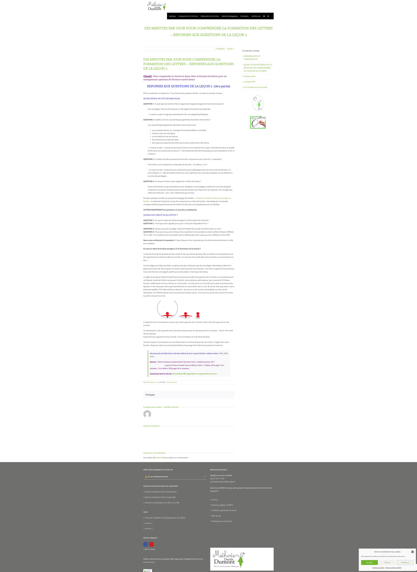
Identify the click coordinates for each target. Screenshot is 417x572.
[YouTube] (151, 544)
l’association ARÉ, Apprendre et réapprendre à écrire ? (194, 374)
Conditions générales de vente (224, 510)
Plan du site (216, 516)
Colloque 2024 (249, 76)
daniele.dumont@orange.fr (224, 482)
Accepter (369, 562)
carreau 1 (148, 523)
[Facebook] (145, 544)
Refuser (387, 562)
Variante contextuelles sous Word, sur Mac (162, 502)
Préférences (405, 562)
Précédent (220, 49)
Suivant (230, 49)
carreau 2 (148, 528)
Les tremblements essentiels (255, 87)
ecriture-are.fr (149, 562)
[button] (412, 552)
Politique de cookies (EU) (222, 521)
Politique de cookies (378, 568)
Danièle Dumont (151, 382)
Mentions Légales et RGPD (393, 568)
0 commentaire (172, 382)
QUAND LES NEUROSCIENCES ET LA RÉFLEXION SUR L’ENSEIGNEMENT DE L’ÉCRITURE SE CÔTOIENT (258, 67)
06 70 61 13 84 (218, 478)
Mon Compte (150, 549)
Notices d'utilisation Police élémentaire (161, 492)
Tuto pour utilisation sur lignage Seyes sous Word (165, 518)
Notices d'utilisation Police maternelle (160, 497)
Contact (215, 499)
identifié (160, 457)
